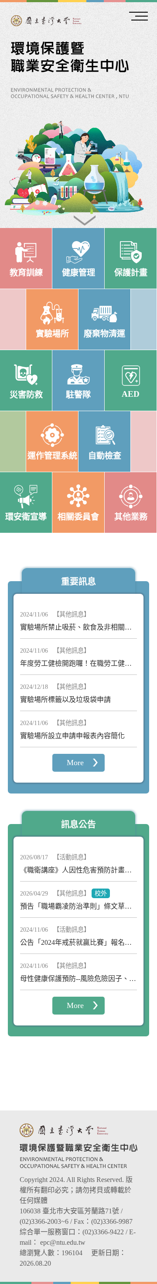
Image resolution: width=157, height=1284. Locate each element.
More (75, 762)
